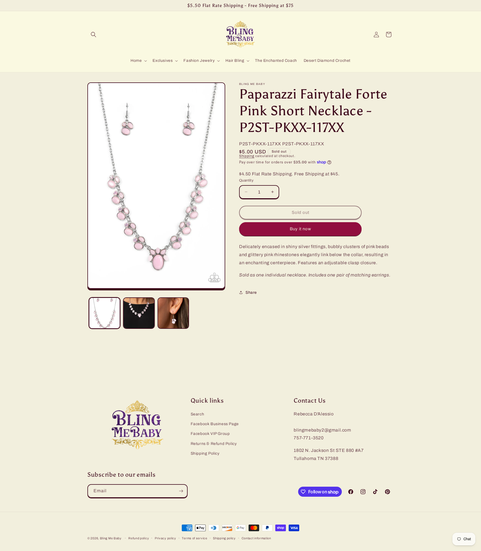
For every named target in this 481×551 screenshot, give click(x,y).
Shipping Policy (205, 453)
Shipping (246, 156)
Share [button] (251, 292)
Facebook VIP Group (210, 434)
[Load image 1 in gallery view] (104, 313)
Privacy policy (165, 538)
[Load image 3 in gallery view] (173, 313)
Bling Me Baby (111, 538)
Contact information (256, 538)
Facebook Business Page (215, 424)
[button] (93, 34)
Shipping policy (224, 538)
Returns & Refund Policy (214, 444)
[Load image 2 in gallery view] (138, 313)
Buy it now (300, 229)
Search (197, 414)
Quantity (246, 180)
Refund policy (138, 538)
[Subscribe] (181, 491)
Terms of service (194, 538)
